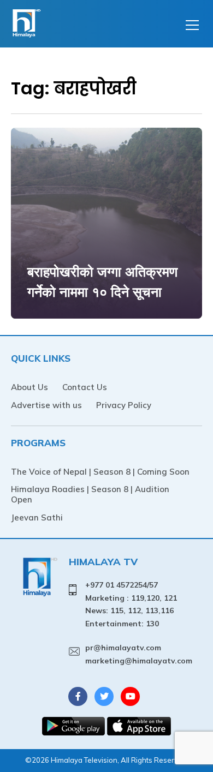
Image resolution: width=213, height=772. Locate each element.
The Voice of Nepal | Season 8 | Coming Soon (100, 471)
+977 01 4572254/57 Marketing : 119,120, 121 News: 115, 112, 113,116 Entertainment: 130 (131, 604)
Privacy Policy (123, 405)
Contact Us (84, 387)
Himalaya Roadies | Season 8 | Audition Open (90, 494)
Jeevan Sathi (37, 517)
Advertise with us (46, 405)
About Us (29, 387)
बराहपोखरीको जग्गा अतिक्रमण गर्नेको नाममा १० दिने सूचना (102, 282)
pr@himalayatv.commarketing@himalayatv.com (138, 654)
